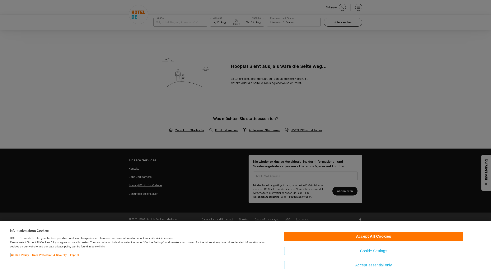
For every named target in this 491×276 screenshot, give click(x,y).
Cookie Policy (20, 254)
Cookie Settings (373, 251)
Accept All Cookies (373, 236)
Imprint (74, 254)
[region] (245, 248)
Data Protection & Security (49, 254)
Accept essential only (373, 265)
